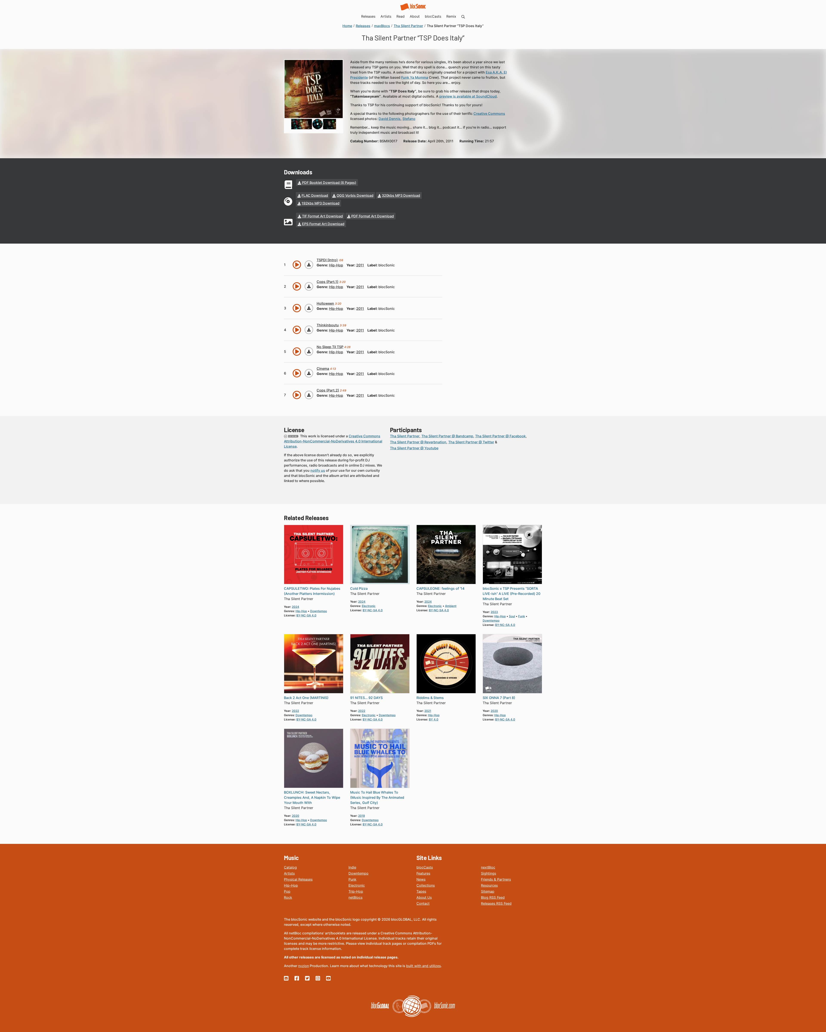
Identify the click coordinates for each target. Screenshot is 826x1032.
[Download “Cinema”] (309, 373)
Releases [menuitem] (368, 16)
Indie (352, 867)
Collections (425, 885)
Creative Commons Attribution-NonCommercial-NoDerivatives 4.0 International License (333, 441)
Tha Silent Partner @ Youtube (414, 448)
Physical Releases (298, 879)
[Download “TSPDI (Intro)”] (309, 264)
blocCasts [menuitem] (433, 16)
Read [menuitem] (400, 16)
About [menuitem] (415, 16)
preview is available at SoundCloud (468, 96)
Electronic (356, 885)
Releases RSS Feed (496, 903)
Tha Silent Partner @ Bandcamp (447, 436)
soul (512, 616)
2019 (361, 815)
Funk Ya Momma (414, 77)
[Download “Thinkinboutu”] (309, 330)
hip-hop (336, 265)
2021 (427, 711)
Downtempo (358, 873)
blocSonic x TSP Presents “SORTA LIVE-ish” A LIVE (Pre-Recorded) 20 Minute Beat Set (511, 593)
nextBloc (488, 867)
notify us (317, 470)
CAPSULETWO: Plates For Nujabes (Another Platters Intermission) (312, 591)
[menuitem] (463, 16)
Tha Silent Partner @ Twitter (471, 442)
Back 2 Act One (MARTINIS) (306, 698)
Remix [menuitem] (451, 16)
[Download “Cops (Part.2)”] (309, 395)
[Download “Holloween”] (309, 308)
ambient (450, 606)
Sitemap (487, 891)
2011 (360, 265)
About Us (424, 897)
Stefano (408, 119)
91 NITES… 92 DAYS (366, 698)
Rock (288, 897)
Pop (287, 891)
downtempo (318, 611)
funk (521, 616)
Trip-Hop (355, 891)
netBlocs (355, 897)
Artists (289, 873)
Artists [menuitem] (386, 16)
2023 (494, 612)
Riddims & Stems (430, 698)
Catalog (290, 867)
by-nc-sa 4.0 (306, 615)
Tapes (421, 891)
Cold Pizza (359, 588)
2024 (295, 606)
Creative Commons (489, 113)
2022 (295, 711)
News (420, 879)
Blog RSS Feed (493, 897)
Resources (489, 885)
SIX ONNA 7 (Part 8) (499, 698)
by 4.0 (433, 719)
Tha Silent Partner (404, 436)
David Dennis (390, 119)
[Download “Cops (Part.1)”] (309, 286)
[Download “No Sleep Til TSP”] (309, 351)
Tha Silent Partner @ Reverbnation (418, 442)
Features (423, 873)
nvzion (303, 966)
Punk (352, 879)
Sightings (488, 873)
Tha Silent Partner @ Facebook (500, 436)
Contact (423, 903)
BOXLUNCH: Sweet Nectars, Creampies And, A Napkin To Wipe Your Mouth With (312, 797)
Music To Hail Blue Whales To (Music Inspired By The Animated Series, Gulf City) (377, 797)
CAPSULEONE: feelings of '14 (440, 588)
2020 (494, 711)
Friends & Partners (496, 879)
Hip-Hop (291, 885)
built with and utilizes (423, 966)
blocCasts (424, 867)
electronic (369, 606)
